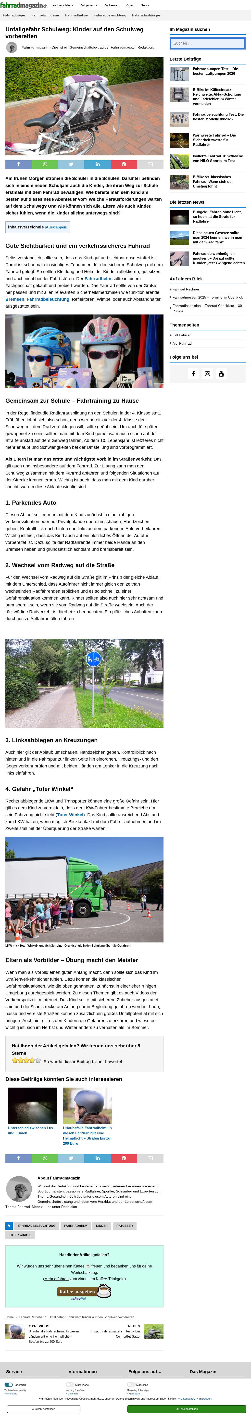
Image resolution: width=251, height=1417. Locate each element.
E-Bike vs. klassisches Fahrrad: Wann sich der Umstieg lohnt (213, 181)
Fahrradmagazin (35, 47)
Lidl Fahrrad (182, 335)
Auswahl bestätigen (43, 1408)
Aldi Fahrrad (182, 343)
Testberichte (60, 5)
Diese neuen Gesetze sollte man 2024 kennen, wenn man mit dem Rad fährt (217, 237)
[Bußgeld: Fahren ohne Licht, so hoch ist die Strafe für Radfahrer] (179, 217)
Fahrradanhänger (146, 15)
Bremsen (14, 299)
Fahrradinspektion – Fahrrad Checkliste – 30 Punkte (207, 308)
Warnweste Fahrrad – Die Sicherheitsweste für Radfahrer (214, 140)
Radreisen (111, 5)
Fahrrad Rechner (186, 289)
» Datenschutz (187, 1398)
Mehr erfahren (56, 1279)
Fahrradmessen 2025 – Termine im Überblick (208, 297)
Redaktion (69, 1207)
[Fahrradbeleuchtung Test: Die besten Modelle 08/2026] (179, 119)
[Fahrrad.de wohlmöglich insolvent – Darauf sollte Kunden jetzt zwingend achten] (179, 258)
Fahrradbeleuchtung (110, 15)
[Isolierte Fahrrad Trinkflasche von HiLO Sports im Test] (179, 161)
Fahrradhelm (98, 278)
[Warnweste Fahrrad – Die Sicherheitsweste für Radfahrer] (179, 140)
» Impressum (204, 1398)
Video (130, 5)
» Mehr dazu (10, 1393)
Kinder (102, 1226)
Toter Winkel (70, 814)
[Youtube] (221, 373)
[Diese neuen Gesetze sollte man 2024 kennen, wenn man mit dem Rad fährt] (179, 238)
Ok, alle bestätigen (187, 1408)
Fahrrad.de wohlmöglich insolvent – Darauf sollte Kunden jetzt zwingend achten (219, 258)
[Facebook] (193, 373)
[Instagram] (207, 373)
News (144, 5)
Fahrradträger (14, 15)
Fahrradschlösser (45, 15)
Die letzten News (187, 202)
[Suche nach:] (207, 43)
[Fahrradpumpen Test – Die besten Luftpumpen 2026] (179, 74)
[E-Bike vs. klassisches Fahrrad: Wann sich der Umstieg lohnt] (179, 182)
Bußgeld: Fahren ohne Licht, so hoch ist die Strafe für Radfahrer (217, 216)
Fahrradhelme (76, 15)
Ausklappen (56, 227)
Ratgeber (86, 5)
